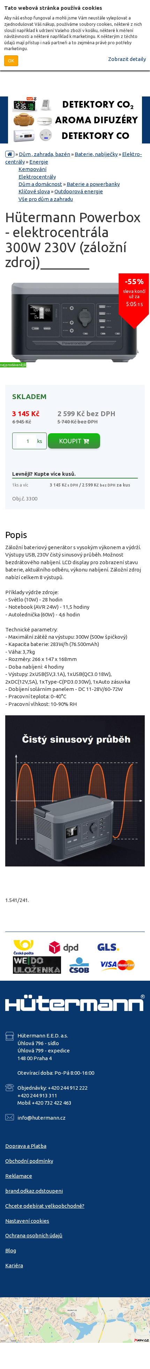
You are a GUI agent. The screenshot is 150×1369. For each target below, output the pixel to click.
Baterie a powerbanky (93, 184)
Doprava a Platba (25, 1146)
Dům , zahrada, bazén (44, 154)
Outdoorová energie (78, 191)
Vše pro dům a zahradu (45, 199)
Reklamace (18, 1176)
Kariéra (14, 1265)
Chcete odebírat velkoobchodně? (44, 1206)
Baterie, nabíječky (96, 154)
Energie (38, 162)
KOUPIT (71, 440)
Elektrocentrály (37, 177)
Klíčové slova (34, 191)
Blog (10, 1250)
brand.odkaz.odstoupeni (34, 1191)
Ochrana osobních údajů (33, 1235)
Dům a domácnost (40, 184)
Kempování (32, 169)
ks (39, 441)
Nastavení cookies (27, 1221)
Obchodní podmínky (29, 1161)
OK (11, 60)
